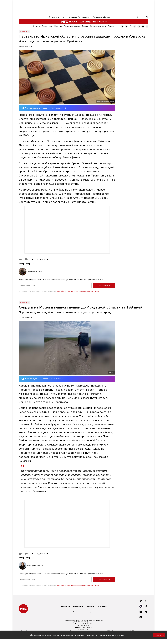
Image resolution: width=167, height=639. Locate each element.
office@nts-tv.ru (89, 622)
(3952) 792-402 (87, 624)
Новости (58, 26)
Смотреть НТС (56, 17)
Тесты (85, 26)
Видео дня (47, 26)
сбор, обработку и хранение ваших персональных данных (78, 291)
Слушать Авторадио (79, 17)
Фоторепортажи (98, 26)
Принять (159, 635)
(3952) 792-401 (78, 622)
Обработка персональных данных (83, 612)
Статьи (36, 26)
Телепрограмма (72, 26)
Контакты (103, 607)
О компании (65, 607)
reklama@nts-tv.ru (83, 629)
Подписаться (104, 285)
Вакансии (78, 607)
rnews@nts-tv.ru (83, 626)
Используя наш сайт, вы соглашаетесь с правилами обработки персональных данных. (77, 635)
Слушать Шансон (102, 17)
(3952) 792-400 (87, 627)
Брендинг (90, 607)
